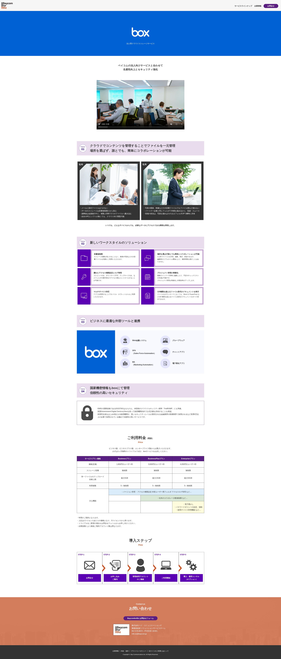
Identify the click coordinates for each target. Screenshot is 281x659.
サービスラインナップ (243, 6)
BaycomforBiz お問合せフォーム (140, 618)
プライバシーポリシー (138, 651)
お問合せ (270, 6)
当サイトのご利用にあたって (159, 651)
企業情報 (257, 6)
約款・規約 (125, 651)
